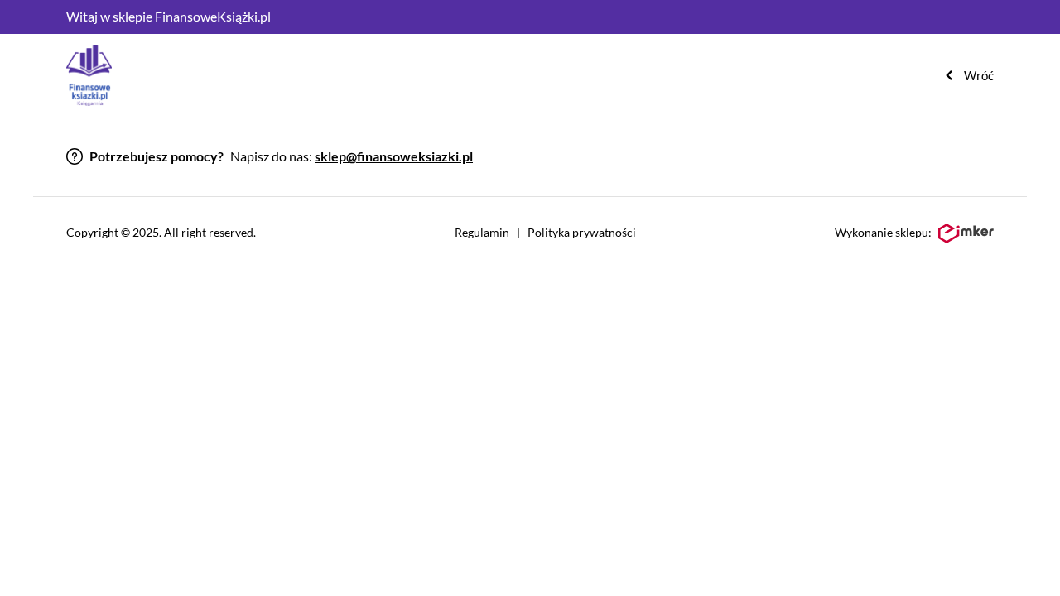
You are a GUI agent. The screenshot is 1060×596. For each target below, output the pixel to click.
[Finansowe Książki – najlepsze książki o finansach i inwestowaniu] (89, 75)
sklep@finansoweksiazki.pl (394, 156)
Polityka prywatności (582, 232)
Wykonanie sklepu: (883, 232)
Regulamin (482, 232)
